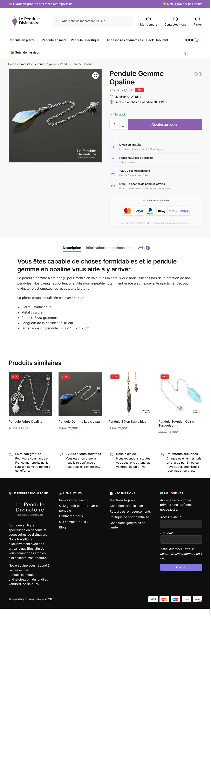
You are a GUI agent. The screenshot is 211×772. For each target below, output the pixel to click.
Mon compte (148, 24)
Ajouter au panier (165, 124)
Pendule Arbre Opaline (25, 421)
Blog (62, 527)
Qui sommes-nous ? (73, 522)
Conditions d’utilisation (126, 506)
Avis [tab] (143, 248)
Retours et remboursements (130, 511)
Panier (197, 24)
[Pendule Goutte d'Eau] (200, 74)
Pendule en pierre (45, 64)
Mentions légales (122, 500)
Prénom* (166, 533)
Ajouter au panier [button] (30, 436)
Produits (24, 64)
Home (12, 64)
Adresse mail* (170, 517)
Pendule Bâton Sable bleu (127, 421)
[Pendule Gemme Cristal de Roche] (196, 74)
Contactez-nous (175, 24)
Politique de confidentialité (129, 517)
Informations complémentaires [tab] (109, 248)
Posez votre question (74, 500)
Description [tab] (72, 248)
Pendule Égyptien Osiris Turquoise (176, 424)
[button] (95, 75)
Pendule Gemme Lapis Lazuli (80, 421)
